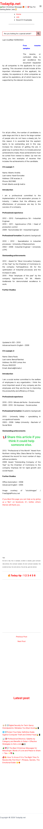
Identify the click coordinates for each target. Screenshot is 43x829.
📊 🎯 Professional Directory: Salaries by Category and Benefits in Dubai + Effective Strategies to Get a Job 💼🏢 (19, 741)
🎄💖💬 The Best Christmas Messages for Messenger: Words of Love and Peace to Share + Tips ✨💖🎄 (21, 750)
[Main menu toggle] (40, 6)
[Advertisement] (21, 105)
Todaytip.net (10, 4)
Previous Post (21, 637)
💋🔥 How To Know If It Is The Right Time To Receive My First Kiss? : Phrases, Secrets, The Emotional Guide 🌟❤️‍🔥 (21, 760)
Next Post (22, 641)
